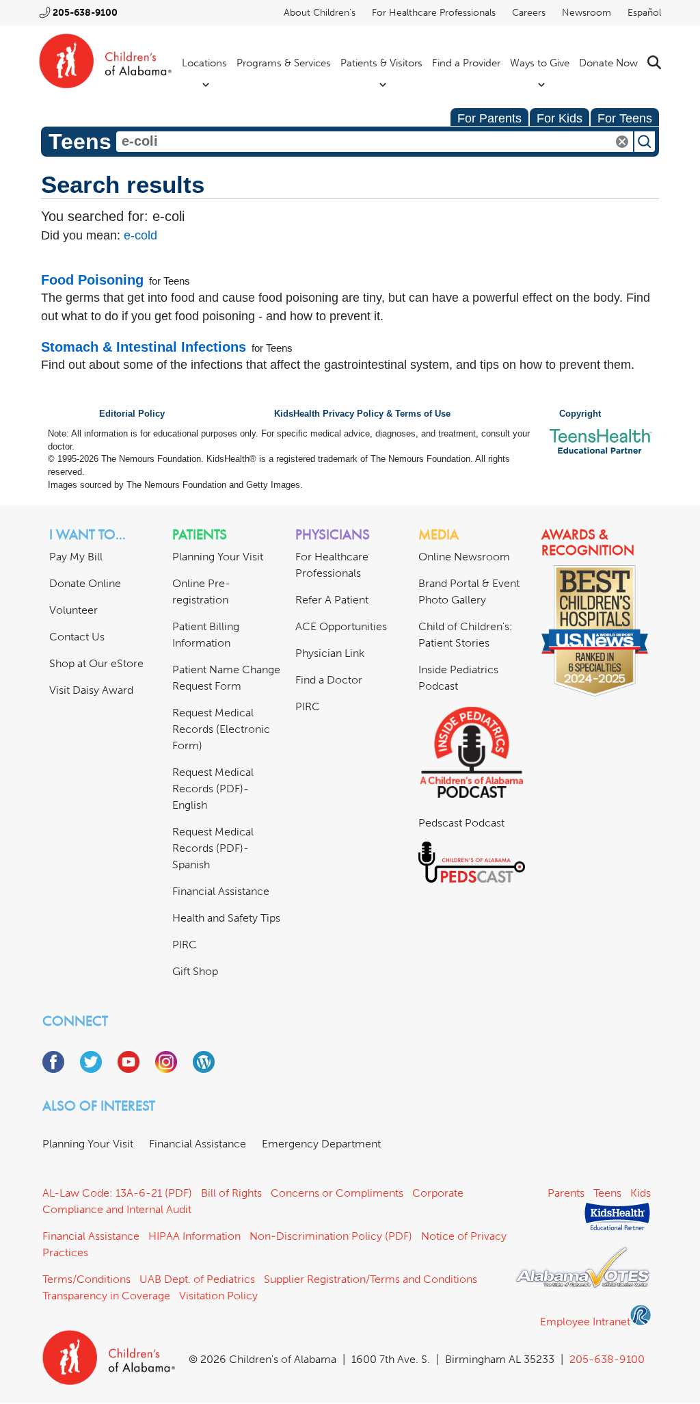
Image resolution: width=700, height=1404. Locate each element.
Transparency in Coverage (106, 1295)
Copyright (580, 414)
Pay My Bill (76, 556)
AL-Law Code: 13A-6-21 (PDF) (117, 1192)
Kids (640, 1192)
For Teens (624, 118)
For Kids (559, 118)
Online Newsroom (464, 556)
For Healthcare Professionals (434, 12)
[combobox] (374, 141)
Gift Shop (195, 971)
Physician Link (329, 653)
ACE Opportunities (341, 626)
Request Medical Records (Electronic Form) (221, 729)
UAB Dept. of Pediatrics (197, 1279)
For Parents (489, 118)
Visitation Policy (218, 1295)
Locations (204, 63)
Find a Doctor (328, 679)
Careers (529, 12)
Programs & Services (284, 63)
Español (644, 12)
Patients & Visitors (381, 63)
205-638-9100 (85, 12)
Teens (607, 1192)
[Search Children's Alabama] (654, 63)
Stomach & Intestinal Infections (143, 346)
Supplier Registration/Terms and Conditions (370, 1279)
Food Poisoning (92, 279)
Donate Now (608, 63)
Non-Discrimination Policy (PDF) (331, 1236)
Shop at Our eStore (96, 663)
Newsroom (586, 12)
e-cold (140, 235)
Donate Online (85, 583)
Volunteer (73, 609)
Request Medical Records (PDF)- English (213, 788)
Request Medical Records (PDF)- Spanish (213, 848)
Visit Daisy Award (91, 690)
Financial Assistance (220, 891)
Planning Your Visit (217, 556)
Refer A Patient (331, 599)
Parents (566, 1192)
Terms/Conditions (86, 1279)
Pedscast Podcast (461, 822)
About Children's (319, 12)
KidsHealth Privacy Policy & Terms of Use (362, 414)
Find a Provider (466, 63)
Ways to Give (539, 63)
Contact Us (77, 636)
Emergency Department (321, 1143)
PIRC (184, 944)
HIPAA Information (194, 1236)
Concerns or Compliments (337, 1192)
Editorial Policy (132, 414)
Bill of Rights (231, 1192)
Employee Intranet (585, 1321)
